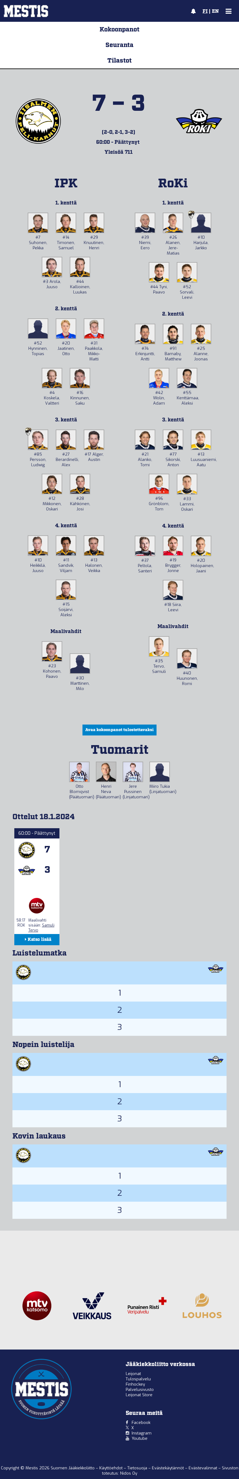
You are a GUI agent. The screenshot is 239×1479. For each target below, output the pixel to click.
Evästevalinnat (203, 1468)
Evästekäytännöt (168, 1468)
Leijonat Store (139, 1394)
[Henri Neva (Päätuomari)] (106, 772)
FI (205, 11)
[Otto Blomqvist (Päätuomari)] (79, 772)
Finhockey (135, 1384)
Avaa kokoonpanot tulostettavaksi (119, 730)
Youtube (140, 1438)
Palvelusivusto (140, 1389)
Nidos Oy (128, 1473)
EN (215, 11)
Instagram (142, 1433)
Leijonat (133, 1373)
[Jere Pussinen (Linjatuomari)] (133, 772)
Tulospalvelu (138, 1379)
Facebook (141, 1422)
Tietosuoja (137, 1468)
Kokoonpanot (119, 30)
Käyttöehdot (111, 1468)
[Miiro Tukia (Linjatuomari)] (159, 772)
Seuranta (119, 45)
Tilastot (119, 61)
